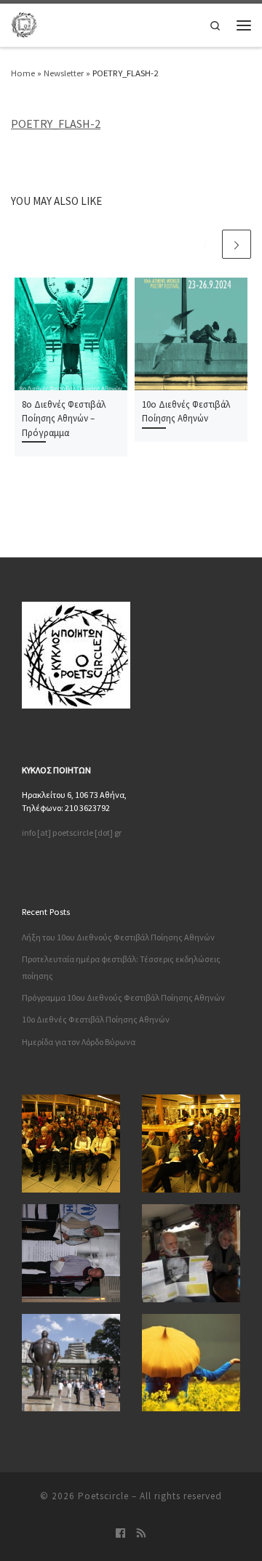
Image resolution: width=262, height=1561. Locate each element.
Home (23, 72)
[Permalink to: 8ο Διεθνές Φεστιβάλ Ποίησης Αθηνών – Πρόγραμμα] (71, 334)
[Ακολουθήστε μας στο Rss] (141, 1534)
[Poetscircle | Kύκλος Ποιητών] (24, 23)
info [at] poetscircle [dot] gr (72, 832)
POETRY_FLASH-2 (55, 123)
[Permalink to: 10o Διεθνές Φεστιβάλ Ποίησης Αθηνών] (191, 334)
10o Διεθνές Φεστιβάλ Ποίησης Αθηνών (96, 1019)
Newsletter (64, 72)
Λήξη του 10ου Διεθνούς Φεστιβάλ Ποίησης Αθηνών (118, 937)
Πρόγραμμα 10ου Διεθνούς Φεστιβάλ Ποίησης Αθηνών (123, 997)
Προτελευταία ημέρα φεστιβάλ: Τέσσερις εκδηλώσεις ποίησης (121, 967)
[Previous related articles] (204, 244)
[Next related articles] (236, 244)
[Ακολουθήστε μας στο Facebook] (120, 1534)
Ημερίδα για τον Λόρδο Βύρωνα (78, 1041)
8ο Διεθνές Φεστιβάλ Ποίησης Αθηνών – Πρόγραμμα (64, 418)
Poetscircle (103, 1496)
